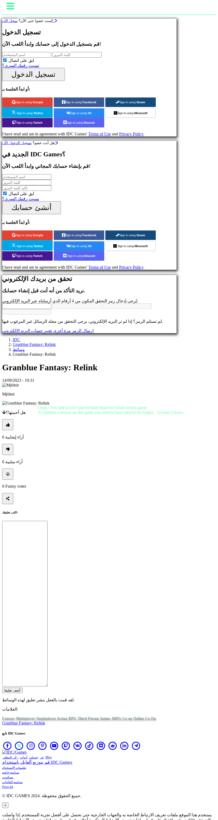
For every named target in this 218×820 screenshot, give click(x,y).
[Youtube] (54, 745)
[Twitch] (66, 745)
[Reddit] (112, 745)
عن (42, 757)
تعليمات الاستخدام (14, 768)
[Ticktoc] (89, 745)
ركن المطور (10, 757)
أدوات (23, 757)
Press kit (7, 787)
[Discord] (101, 745)
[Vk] (77, 745)
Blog (48, 757)
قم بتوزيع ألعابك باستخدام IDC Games (37, 762)
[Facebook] (7, 745)
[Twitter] (19, 745)
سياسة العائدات (12, 782)
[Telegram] (136, 745)
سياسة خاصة (10, 772)
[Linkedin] (124, 745)
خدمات (33, 757)
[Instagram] (31, 745)
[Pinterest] (42, 745)
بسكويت (7, 777)
